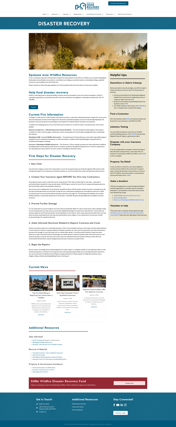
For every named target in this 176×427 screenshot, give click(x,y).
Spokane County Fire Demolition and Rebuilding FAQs (49, 359)
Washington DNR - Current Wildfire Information (45, 137)
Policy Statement (77, 410)
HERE (141, 106)
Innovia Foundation (120, 198)
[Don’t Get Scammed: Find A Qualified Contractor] (67, 283)
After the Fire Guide (38, 355)
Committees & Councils (93, 14)
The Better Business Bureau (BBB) (76, 195)
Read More (41, 314)
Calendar (65, 14)
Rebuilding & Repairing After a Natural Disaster (47, 357)
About (44, 14)
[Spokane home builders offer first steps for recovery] (94, 281)
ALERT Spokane (37, 340)
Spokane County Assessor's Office (43, 370)
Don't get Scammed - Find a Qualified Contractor (47, 353)
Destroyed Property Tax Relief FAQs (43, 367)
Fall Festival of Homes (125, 14)
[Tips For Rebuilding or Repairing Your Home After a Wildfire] (41, 283)
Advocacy (54, 14)
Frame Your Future (78, 407)
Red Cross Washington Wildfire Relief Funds (129, 200)
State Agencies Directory (40, 372)
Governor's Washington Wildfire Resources (43, 144)
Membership (77, 14)
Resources (109, 14)
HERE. (132, 99)
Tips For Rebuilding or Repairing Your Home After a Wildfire (41, 295)
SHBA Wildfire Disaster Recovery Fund (127, 195)
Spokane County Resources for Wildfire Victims (47, 344)
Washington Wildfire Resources (42, 342)
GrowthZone (107, 424)
